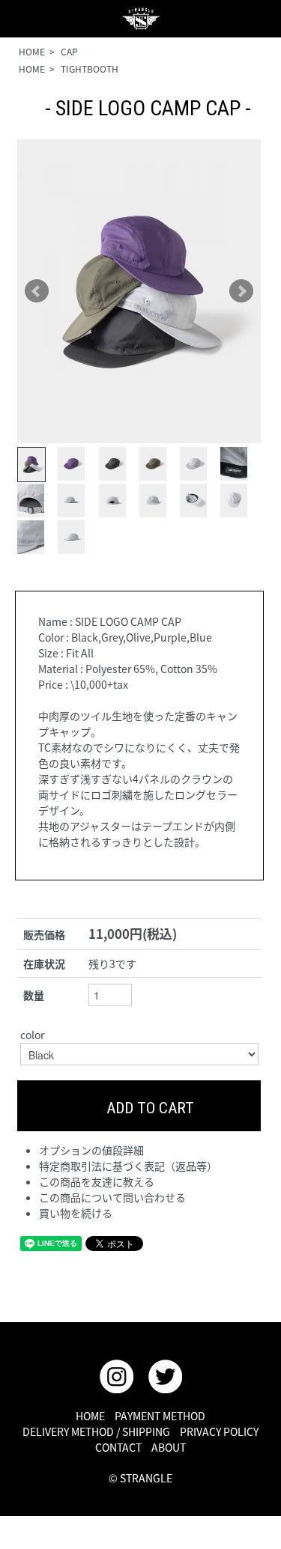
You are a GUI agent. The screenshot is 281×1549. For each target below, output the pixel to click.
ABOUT (168, 1447)
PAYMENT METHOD (160, 1415)
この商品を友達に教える (96, 1181)
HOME (32, 51)
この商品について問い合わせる (112, 1197)
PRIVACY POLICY (219, 1431)
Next (241, 291)
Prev (37, 291)
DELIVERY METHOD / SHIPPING (96, 1431)
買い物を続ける (75, 1212)
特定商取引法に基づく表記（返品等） (128, 1165)
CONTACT (118, 1447)
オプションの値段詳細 (91, 1149)
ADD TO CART (148, 1108)
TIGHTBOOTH (89, 68)
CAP (69, 51)
